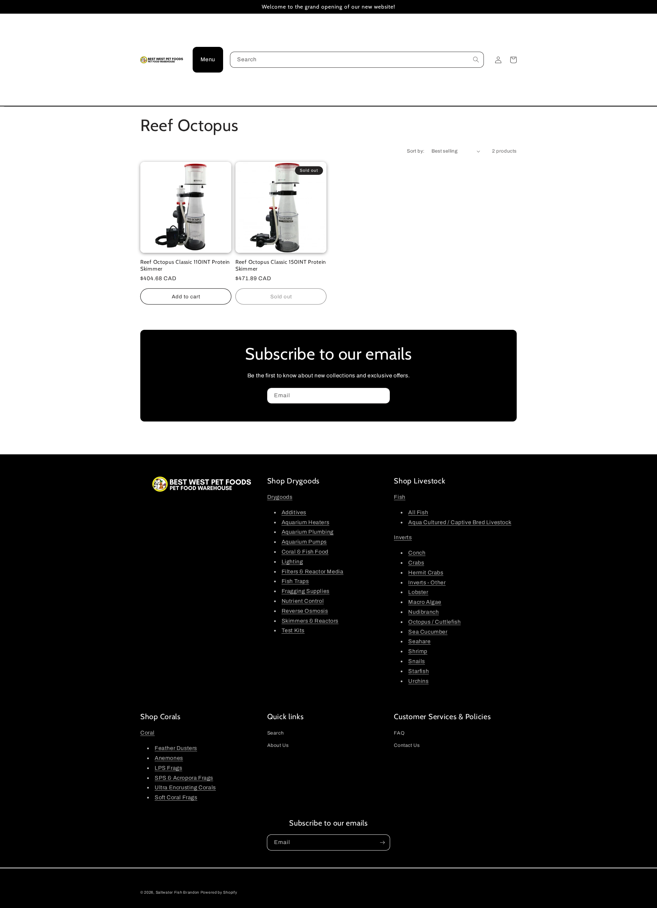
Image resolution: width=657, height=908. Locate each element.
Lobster (418, 592)
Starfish (418, 671)
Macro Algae (424, 602)
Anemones (169, 758)
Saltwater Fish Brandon (177, 892)
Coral (147, 733)
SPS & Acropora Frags (184, 778)
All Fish (418, 512)
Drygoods (280, 497)
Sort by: (415, 151)
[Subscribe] (382, 396)
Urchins (418, 681)
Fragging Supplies (306, 591)
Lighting (292, 562)
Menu (208, 59)
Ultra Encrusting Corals (185, 787)
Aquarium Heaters (306, 522)
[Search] (476, 59)
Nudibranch (423, 612)
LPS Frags (168, 768)
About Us (278, 745)
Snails (416, 661)
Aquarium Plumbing (308, 532)
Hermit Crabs (425, 572)
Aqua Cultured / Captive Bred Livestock (459, 522)
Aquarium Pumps (304, 542)
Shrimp (417, 651)
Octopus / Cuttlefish (434, 622)
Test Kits (293, 630)
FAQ (399, 733)
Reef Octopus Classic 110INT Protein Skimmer (185, 265)
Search (275, 733)
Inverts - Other (427, 582)
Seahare (419, 641)
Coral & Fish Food (305, 552)
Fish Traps (295, 581)
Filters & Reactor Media (313, 571)
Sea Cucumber (427, 632)
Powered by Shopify (219, 892)
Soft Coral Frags (176, 797)
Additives (294, 512)
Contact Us (407, 745)
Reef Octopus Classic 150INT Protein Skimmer (280, 265)
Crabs (416, 563)
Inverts (403, 537)
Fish (399, 497)
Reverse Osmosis (305, 611)
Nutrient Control (303, 601)
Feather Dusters (176, 748)
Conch (416, 553)
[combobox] (357, 59)
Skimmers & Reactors (310, 621)
